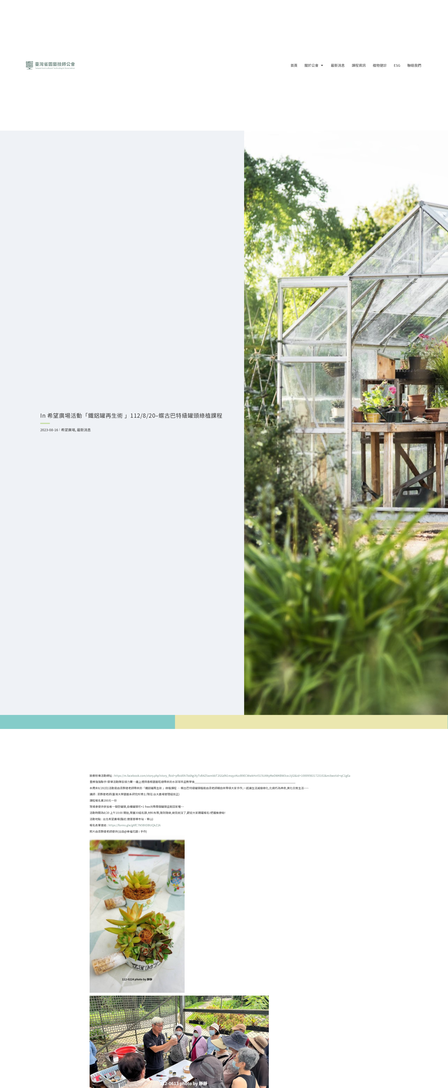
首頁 (294, 65)
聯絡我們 (414, 65)
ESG (397, 65)
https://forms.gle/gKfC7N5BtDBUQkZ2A (134, 825)
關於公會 (311, 65)
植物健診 (380, 65)
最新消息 (338, 65)
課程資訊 (359, 65)
